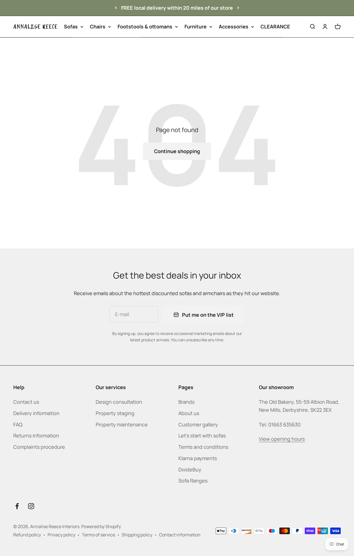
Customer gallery (198, 424)
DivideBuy (189, 469)
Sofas (71, 26)
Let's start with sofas (202, 435)
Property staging (115, 413)
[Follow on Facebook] (17, 506)
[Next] (238, 8)
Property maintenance (122, 424)
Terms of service (98, 535)
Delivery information (36, 413)
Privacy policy (61, 535)
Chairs (97, 26)
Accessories (233, 26)
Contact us (26, 401)
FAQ (17, 424)
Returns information (36, 435)
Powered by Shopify (101, 526)
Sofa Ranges (192, 480)
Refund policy (27, 535)
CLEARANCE (275, 26)
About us (188, 413)
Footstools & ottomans (145, 26)
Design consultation (119, 401)
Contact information (180, 535)
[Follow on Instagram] (31, 506)
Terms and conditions (203, 447)
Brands (186, 401)
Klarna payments (197, 458)
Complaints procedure (39, 447)
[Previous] (116, 8)
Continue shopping (177, 151)
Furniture (195, 26)
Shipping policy (137, 535)
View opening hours (282, 439)
